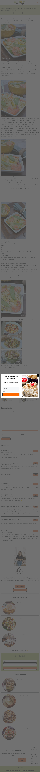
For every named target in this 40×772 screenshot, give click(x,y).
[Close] (38, 375)
